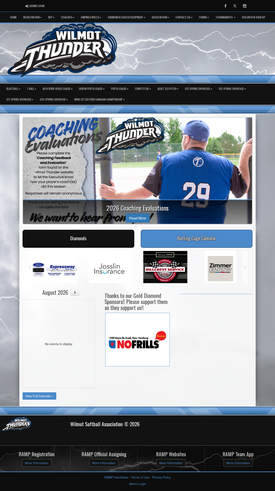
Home (13, 17)
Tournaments (224, 17)
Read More (137, 218)
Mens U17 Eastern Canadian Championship (98, 99)
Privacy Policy (161, 477)
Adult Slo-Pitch (166, 89)
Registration (31, 17)
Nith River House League (56, 89)
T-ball (30, 89)
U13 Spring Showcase (197, 89)
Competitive (142, 89)
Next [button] (245, 267)
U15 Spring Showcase (231, 89)
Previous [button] (29, 267)
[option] (56, 267)
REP (50, 17)
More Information (36, 463)
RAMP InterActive (116, 477)
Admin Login (137, 484)
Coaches (66, 17)
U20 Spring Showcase (53, 99)
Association (159, 17)
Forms (203, 17)
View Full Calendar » (39, 396)
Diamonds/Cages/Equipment (125, 17)
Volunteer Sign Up (253, 17)
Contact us (183, 17)
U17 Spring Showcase (18, 99)
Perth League (118, 89)
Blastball (12, 89)
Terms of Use (140, 477)
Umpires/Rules (90, 17)
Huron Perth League (90, 89)
